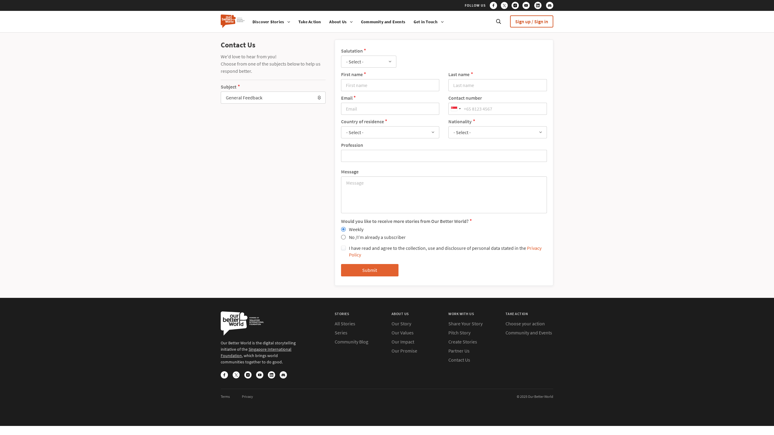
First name (352, 74)
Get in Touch (425, 21)
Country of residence (362, 121)
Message (350, 172)
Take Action (309, 21)
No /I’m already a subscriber (377, 237)
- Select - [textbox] (354, 62)
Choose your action (525, 324)
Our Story (401, 324)
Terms (225, 396)
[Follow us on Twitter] (506, 6)
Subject (228, 87)
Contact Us (459, 360)
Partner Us (459, 351)
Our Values (403, 333)
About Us (337, 21)
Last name (459, 74)
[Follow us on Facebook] (495, 6)
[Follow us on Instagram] (517, 6)
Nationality (460, 121)
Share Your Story (465, 324)
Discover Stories (268, 21)
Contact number (465, 98)
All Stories (345, 324)
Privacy (247, 396)
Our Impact (403, 342)
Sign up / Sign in (531, 21)
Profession (352, 145)
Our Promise (404, 351)
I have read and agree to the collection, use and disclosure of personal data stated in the (445, 251)
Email (347, 98)
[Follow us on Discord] (549, 6)
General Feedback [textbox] (244, 98)
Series (341, 333)
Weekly (356, 229)
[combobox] (273, 98)
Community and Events (383, 21)
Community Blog (351, 342)
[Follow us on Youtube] (527, 6)
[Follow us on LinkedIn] (539, 6)
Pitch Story (459, 333)
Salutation (352, 51)
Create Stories (462, 342)
